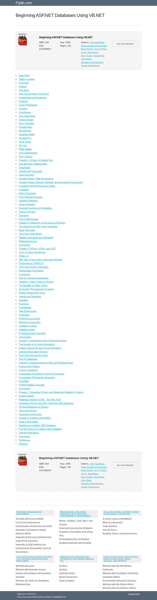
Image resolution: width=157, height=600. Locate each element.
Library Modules (27, 204)
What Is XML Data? (28, 421)
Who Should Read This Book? (34, 94)
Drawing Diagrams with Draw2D (75, 543)
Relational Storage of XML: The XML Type (40, 399)
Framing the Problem (29, 366)
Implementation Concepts (31, 384)
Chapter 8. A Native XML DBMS (35, 418)
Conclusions (25, 337)
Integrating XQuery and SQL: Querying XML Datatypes (46, 403)
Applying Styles (67, 573)
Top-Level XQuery (28, 410)
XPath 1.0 (24, 256)
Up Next (63, 566)
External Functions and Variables (35, 208)
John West (86, 59)
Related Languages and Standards (36, 237)
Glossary (23, 443)
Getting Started (26, 396)
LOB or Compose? (28, 370)
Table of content (26, 79)
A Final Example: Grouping (32, 333)
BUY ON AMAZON (125, 44)
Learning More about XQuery (33, 351)
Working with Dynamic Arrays (31, 569)
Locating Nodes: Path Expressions (36, 178)
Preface (23, 86)
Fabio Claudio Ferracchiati (94, 46)
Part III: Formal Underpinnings (34, 278)
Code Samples (110, 526)
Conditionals (25, 307)
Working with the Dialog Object (118, 584)
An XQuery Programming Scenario (36, 289)
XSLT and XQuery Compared (33, 267)
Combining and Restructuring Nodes (37, 186)
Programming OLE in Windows (74, 539)
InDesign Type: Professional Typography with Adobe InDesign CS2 (77, 559)
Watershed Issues (28, 241)
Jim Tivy (23, 145)
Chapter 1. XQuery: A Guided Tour (36, 160)
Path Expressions (28, 311)
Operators (24, 189)
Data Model (24, 167)
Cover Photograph (28, 105)
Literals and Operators (30, 296)
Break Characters (68, 577)
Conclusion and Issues (30, 414)
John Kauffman (97, 42)
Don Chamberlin (27, 116)
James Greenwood (90, 65)
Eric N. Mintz (100, 49)
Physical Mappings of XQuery (34, 407)
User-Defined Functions (31, 197)
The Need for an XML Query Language (38, 226)
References (25, 440)
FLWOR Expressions (29, 318)
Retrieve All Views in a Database (32, 580)
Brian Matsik (87, 49)
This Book (24, 90)
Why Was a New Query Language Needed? (41, 259)
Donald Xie (99, 56)
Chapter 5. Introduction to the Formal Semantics (43, 340)
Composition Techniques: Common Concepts (41, 373)
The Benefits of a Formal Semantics (37, 344)
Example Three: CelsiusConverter (120, 533)
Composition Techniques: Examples (37, 377)
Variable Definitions (28, 200)
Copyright (24, 82)
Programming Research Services (119, 580)
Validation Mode (27, 329)
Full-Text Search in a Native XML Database (40, 429)
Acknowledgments (28, 152)
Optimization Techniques (31, 270)
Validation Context (28, 326)
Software (23, 101)
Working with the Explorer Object (119, 588)
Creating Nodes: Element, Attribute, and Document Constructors (51, 182)
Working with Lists (25, 566)
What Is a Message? (113, 522)
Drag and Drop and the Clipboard (75, 528)
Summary (24, 215)
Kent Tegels (86, 56)
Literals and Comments (30, 171)
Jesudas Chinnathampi (92, 62)
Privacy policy (134, 594)
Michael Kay (25, 130)
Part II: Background (28, 219)
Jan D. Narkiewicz (89, 52)
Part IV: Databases (28, 359)
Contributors (25, 112)
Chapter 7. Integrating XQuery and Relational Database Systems (51, 392)
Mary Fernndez (26, 123)
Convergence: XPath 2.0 (31, 263)
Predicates (24, 315)
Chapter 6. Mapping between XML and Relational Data (46, 362)
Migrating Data (23, 584)
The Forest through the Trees (33, 355)
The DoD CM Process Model (30, 519)
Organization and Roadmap (32, 97)
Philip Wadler (25, 149)
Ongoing (23, 108)
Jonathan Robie (26, 134)
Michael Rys (25, 138)
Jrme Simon (25, 141)
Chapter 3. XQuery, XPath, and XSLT (37, 248)
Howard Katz (25, 127)
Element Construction (29, 322)
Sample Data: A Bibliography (33, 164)
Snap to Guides (67, 580)
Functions (24, 303)
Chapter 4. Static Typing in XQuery (36, 281)
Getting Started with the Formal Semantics (40, 348)
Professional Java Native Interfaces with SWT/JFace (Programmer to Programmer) (75, 514)
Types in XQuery (27, 211)
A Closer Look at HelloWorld (117, 519)
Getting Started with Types (32, 292)
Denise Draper (26, 119)
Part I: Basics (25, 156)
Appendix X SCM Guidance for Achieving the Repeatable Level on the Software (33, 548)
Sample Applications (29, 432)
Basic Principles (27, 230)
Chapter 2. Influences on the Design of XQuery (42, 222)
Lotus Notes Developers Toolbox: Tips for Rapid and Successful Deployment (34, 559)
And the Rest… (110, 530)
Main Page (24, 75)
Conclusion (24, 245)
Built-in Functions (27, 193)
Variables (23, 300)
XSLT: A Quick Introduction (32, 252)
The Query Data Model (30, 233)
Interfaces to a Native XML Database (37, 425)
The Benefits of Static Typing (33, 285)
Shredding (24, 381)
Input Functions (26, 175)
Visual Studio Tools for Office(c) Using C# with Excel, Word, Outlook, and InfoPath (120, 559)
